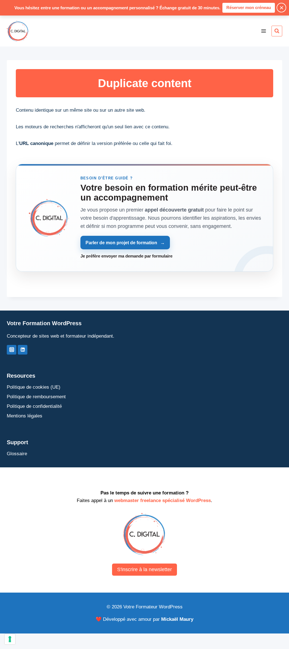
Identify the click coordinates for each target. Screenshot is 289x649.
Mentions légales (24, 416)
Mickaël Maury (177, 619)
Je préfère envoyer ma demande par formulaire (126, 256)
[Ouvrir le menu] (263, 31)
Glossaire (17, 453)
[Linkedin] (22, 350)
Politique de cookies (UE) (33, 387)
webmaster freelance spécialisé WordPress (162, 500)
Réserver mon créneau (248, 7)
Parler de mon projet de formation (125, 242)
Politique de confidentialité (34, 406)
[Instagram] (11, 350)
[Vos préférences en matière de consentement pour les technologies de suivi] (10, 639)
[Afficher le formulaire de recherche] (277, 31)
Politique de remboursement (36, 396)
